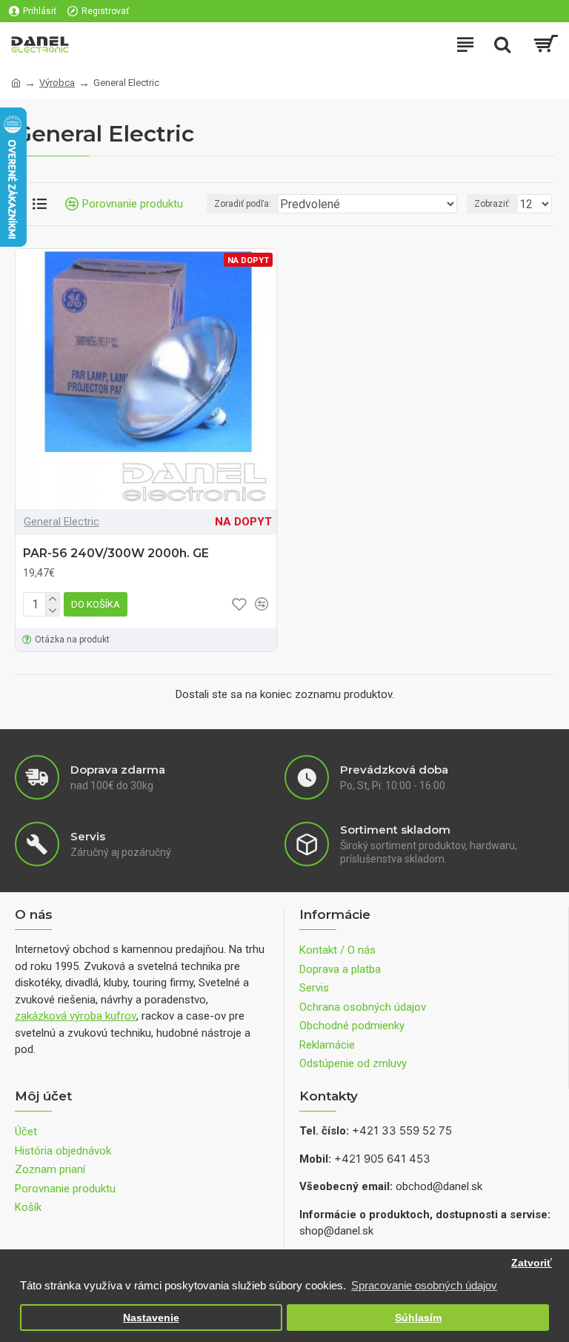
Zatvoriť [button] (531, 1263)
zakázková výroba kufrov (75, 1016)
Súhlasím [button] (418, 1317)
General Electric (61, 521)
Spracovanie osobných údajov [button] (424, 1285)
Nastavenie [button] (151, 1317)
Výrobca (57, 82)
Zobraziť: (492, 204)
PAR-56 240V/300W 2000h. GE (116, 553)
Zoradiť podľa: (242, 204)
